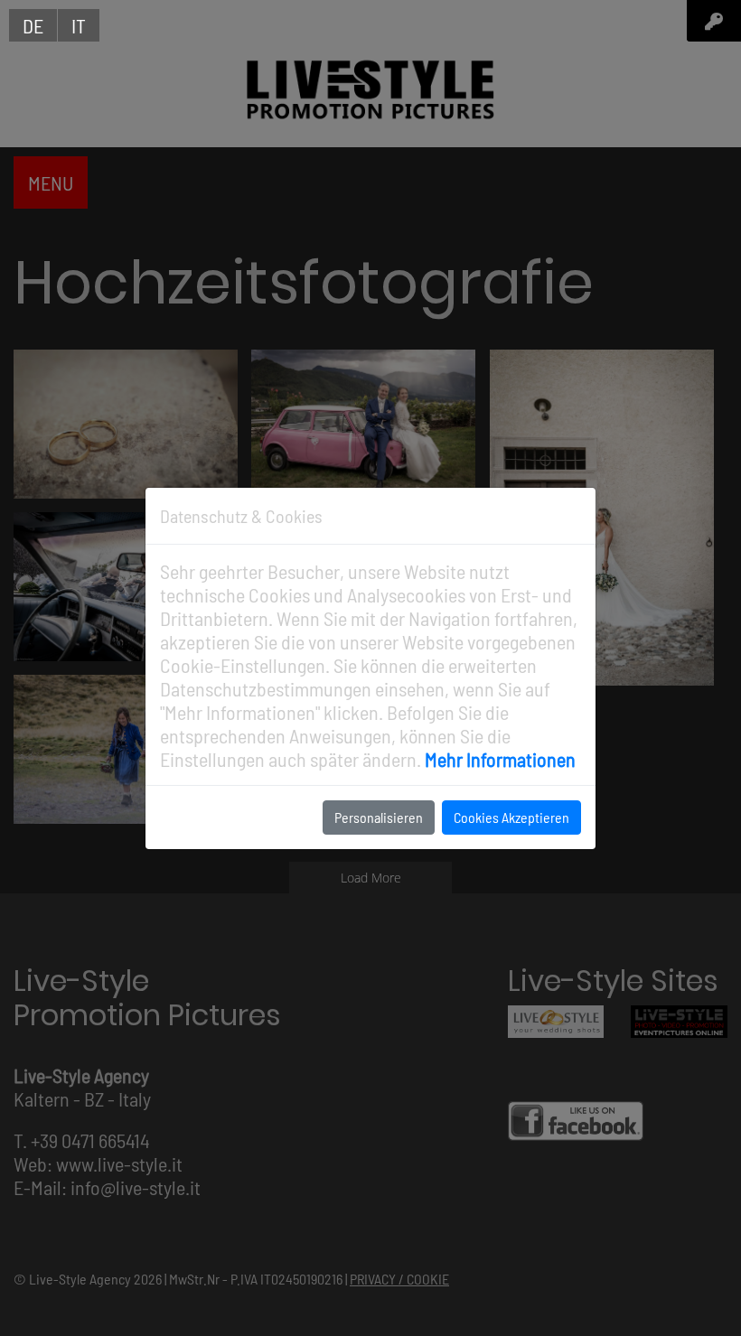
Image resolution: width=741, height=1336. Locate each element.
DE (33, 25)
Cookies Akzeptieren (511, 817)
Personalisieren (378, 817)
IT (78, 25)
